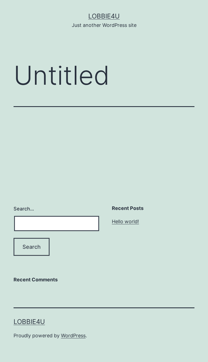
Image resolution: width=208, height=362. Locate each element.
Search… (24, 209)
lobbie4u (104, 16)
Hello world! (125, 221)
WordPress (73, 335)
